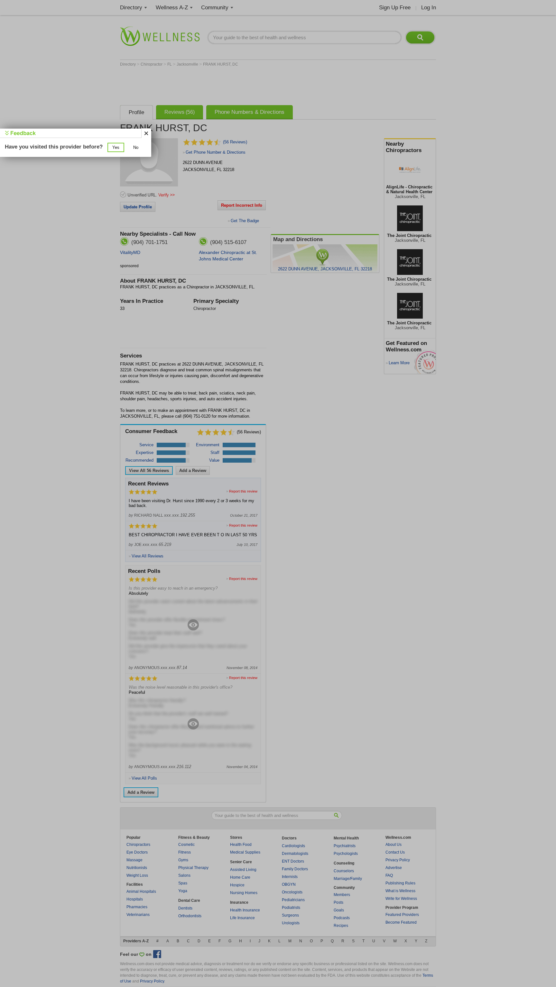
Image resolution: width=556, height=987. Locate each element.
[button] (115, 147)
